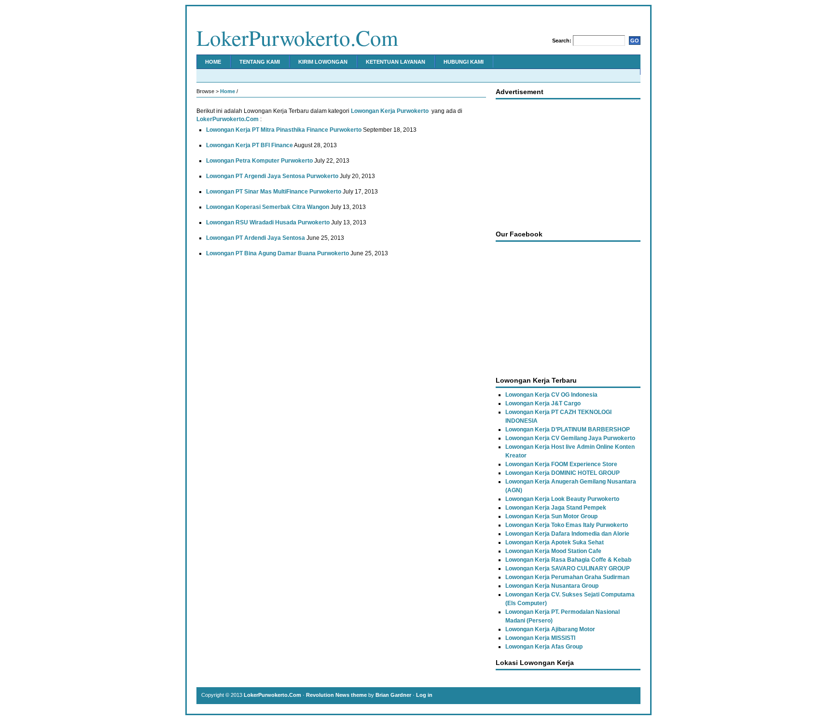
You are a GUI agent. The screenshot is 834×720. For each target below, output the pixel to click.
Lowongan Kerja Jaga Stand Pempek (555, 507)
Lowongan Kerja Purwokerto (390, 111)
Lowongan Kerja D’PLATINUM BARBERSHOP (567, 429)
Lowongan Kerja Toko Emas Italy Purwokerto (566, 525)
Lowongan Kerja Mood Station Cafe (553, 551)
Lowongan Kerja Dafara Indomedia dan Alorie (567, 533)
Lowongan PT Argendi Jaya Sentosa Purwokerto (272, 176)
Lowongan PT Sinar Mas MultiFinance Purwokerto (273, 191)
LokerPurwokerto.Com (297, 37)
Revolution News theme (336, 695)
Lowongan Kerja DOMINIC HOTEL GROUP (562, 473)
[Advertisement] (568, 162)
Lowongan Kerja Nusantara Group (551, 585)
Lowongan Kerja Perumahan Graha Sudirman (567, 577)
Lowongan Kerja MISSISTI (540, 638)
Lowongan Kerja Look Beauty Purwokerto (562, 499)
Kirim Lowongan (323, 62)
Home (213, 62)
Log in (424, 695)
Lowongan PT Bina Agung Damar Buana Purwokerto (277, 253)
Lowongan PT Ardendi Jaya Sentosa (255, 238)
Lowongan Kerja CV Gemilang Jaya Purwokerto (570, 438)
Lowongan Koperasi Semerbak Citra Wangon (267, 207)
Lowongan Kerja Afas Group (544, 646)
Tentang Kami (259, 62)
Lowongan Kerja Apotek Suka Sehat (554, 542)
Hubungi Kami (464, 62)
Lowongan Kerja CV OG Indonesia (551, 394)
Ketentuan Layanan (395, 62)
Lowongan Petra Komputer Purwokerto (259, 160)
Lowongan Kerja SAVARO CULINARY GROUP (567, 568)
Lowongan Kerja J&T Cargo (543, 403)
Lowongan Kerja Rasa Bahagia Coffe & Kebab (568, 559)
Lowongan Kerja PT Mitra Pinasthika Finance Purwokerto (283, 129)
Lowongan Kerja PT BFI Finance (249, 145)
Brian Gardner (393, 695)
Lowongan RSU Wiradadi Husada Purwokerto (268, 222)
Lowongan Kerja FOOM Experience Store (561, 464)
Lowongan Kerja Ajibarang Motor (550, 629)
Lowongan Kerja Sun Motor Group (551, 516)
